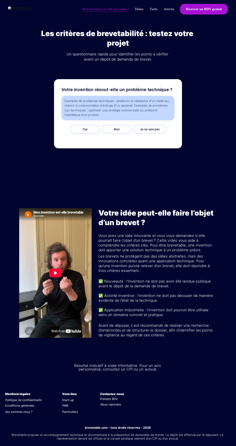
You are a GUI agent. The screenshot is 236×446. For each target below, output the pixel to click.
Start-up (68, 400)
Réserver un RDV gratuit (204, 9)
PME (65, 405)
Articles (169, 9)
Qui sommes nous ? (18, 412)
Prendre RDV (109, 399)
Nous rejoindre (110, 404)
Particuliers (70, 412)
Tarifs (153, 9)
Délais (139, 9)
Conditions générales (19, 405)
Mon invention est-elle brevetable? (105, 9)
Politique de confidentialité (23, 400)
